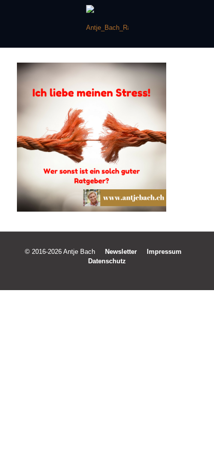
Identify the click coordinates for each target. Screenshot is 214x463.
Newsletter (121, 251)
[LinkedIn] (113, 275)
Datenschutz (107, 261)
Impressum (164, 251)
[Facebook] (87, 275)
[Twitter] (100, 275)
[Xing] (127, 275)
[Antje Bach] (107, 24)
